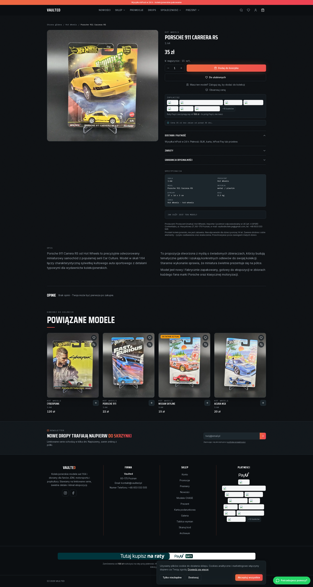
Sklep (118, 10)
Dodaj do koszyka (228, 68)
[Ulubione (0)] (248, 10)
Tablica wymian (185, 521)
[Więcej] (181, 68)
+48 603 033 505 (137, 487)
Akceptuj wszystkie (249, 577)
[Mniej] (168, 68)
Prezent (191, 10)
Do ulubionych (217, 77)
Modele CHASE (185, 498)
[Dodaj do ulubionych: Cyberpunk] (94, 338)
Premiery (185, 486)
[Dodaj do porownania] (94, 345)
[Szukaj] (241, 10)
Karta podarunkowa (184, 509)
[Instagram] (65, 493)
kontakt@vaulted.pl (131, 483)
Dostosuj (193, 577)
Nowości (105, 10)
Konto (185, 474)
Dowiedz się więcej (198, 569)
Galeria (185, 515)
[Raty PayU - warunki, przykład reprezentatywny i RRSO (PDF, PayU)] (156, 556)
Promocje (136, 10)
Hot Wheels (71, 24)
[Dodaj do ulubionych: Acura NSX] (261, 338)
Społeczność (169, 10)
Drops (152, 10)
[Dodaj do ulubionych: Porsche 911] (150, 338)
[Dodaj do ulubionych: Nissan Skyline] (205, 338)
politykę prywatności (236, 442)
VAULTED (53, 10)
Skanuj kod (185, 527)
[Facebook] (73, 493)
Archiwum (185, 533)
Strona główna (54, 24)
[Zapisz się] (263, 436)
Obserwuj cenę (217, 89)
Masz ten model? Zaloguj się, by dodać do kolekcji (217, 84)
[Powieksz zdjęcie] (102, 85)
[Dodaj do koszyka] (96, 403)
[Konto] (255, 10)
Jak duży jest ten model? (182, 214)
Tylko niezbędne (172, 577)
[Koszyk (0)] (263, 10)
